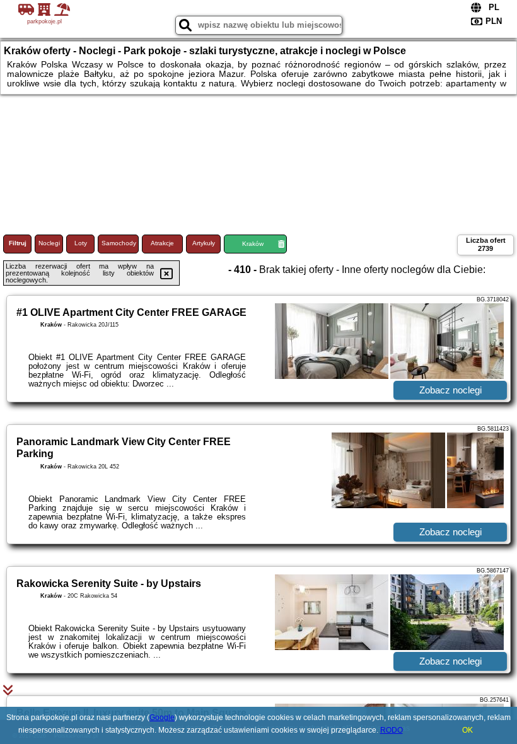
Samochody (119, 243)
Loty (80, 243)
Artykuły (203, 243)
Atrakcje (162, 243)
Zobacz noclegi (450, 390)
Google (162, 717)
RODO (391, 730)
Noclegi (49, 243)
